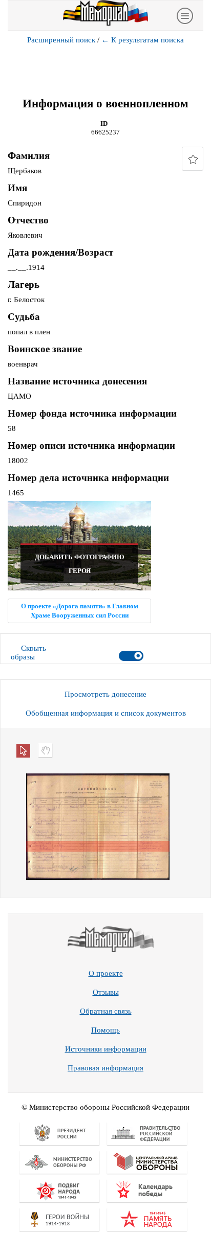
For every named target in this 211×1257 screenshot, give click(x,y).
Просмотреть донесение (105, 694)
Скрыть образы (28, 652)
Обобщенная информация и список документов (106, 713)
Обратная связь (106, 1011)
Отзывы (106, 992)
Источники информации (105, 1049)
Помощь (105, 1030)
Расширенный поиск (61, 40)
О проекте (106, 973)
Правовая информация (105, 1068)
